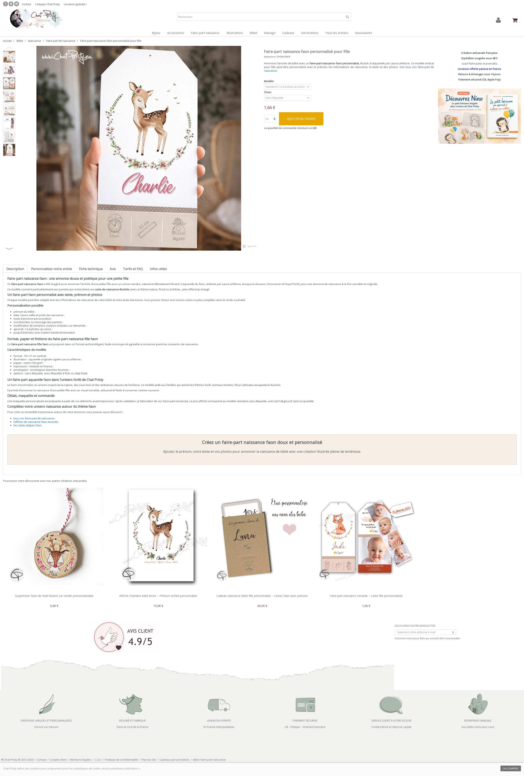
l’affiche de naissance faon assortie (36, 422)
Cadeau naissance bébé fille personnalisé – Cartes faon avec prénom (262, 596)
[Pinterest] (11, 3)
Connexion (498, 20)
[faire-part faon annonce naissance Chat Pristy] (9, 57)
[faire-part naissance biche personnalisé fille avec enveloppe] (9, 137)
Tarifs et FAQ (133, 269)
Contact (26, 4)
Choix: (268, 92)
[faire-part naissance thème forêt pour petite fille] (9, 123)
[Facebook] (5, 3)
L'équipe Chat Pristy (47, 4)
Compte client (58, 759)
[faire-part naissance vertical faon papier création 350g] (9, 97)
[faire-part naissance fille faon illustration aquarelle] (9, 83)
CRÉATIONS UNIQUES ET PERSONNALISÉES (46, 720)
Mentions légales (80, 759)
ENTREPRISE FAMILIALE (477, 720)
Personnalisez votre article (51, 269)
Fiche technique (91, 269)
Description (15, 269)
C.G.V (98, 759)
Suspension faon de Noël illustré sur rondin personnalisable (54, 596)
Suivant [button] (258, 148)
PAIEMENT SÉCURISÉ (305, 720)
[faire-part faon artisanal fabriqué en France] (9, 110)
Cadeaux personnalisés (174, 759)
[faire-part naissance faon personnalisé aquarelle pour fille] (9, 70)
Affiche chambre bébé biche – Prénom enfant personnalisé (158, 596)
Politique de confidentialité (121, 759)
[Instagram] (16, 3)
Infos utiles (158, 269)
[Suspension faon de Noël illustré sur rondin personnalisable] (54, 537)
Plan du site (148, 759)
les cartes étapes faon (28, 425)
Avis (113, 269)
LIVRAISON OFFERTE (219, 720)
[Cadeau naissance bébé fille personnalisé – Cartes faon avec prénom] (262, 537)
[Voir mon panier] (515, 20)
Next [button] (9, 249)
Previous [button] (9, 48)
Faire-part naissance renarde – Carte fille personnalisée (366, 596)
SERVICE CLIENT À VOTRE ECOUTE (391, 720)
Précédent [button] (19, 148)
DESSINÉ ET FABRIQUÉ (132, 720)
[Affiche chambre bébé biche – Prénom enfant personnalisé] (158, 537)
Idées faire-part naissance (209, 759)
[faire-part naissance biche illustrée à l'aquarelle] (9, 150)
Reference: (270, 56)
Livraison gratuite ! (75, 4)
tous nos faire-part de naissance (34, 418)
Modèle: (269, 81)
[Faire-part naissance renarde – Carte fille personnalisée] (366, 537)
